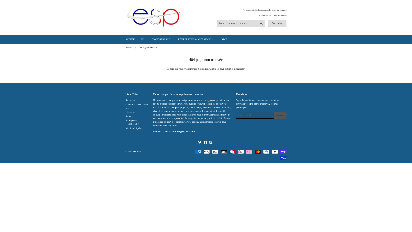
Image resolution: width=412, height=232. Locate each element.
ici (218, 69)
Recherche (130, 100)
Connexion (263, 16)
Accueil (130, 39)
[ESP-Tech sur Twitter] (199, 143)
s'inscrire (280, 115)
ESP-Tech (137, 151)
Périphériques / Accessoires (195, 39)
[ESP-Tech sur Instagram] (210, 143)
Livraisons (130, 112)
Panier (279, 23)
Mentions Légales (133, 128)
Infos (224, 39)
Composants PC (161, 39)
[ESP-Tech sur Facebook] (205, 143)
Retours (129, 116)
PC (142, 39)
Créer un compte (279, 16)
